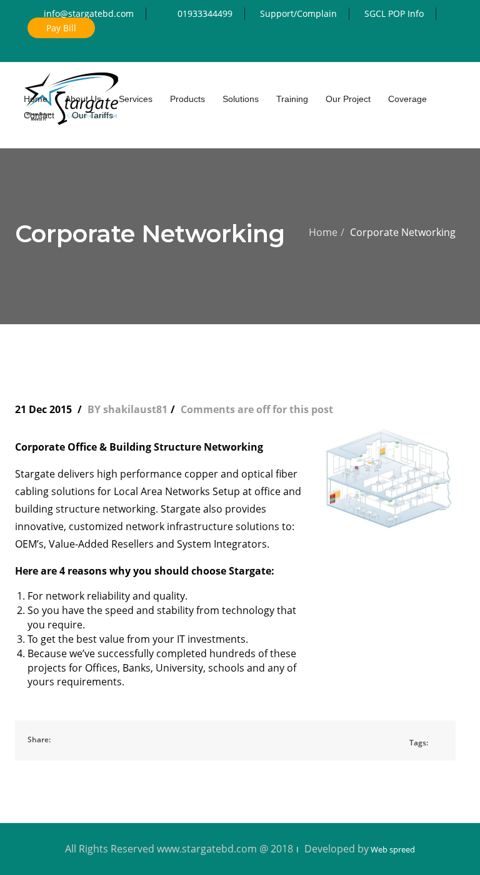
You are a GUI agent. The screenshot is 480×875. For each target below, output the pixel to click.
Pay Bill (61, 28)
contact (39, 115)
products (187, 99)
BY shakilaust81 (128, 409)
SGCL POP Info (394, 13)
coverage (407, 99)
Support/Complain (298, 13)
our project (348, 99)
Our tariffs (92, 115)
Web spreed (392, 849)
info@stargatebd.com (89, 13)
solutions (240, 99)
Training (292, 99)
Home (323, 232)
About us (83, 99)
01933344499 (205, 13)
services (135, 99)
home (36, 99)
